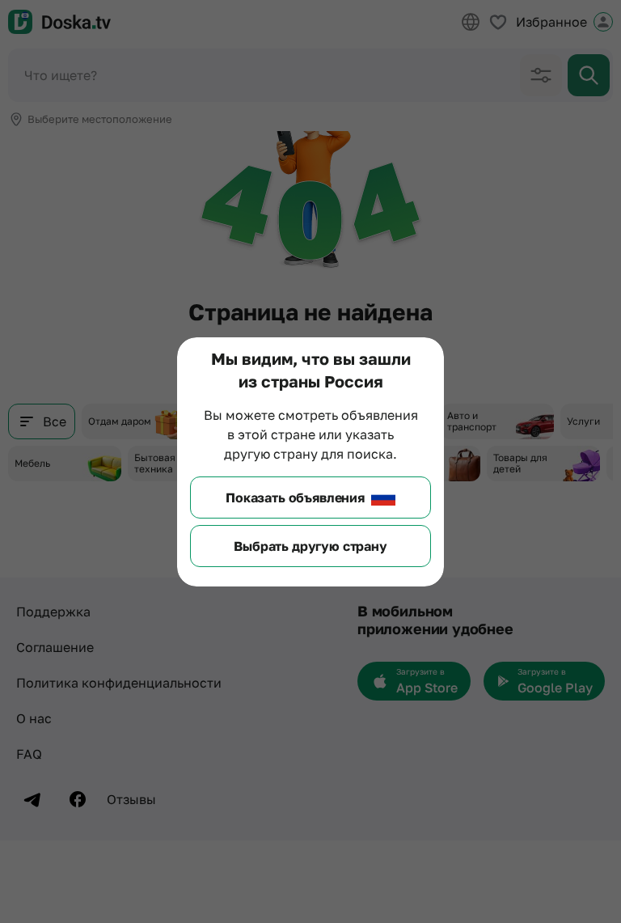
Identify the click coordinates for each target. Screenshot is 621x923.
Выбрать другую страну (310, 546)
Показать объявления (295, 497)
